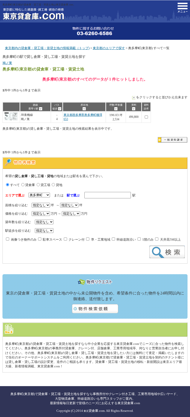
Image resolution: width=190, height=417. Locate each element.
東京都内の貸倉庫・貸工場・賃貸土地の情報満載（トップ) (47, 48)
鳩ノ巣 (7, 63)
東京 (86, 411)
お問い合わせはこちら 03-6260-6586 (95, 31)
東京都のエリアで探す (109, 48)
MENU (183, 8)
